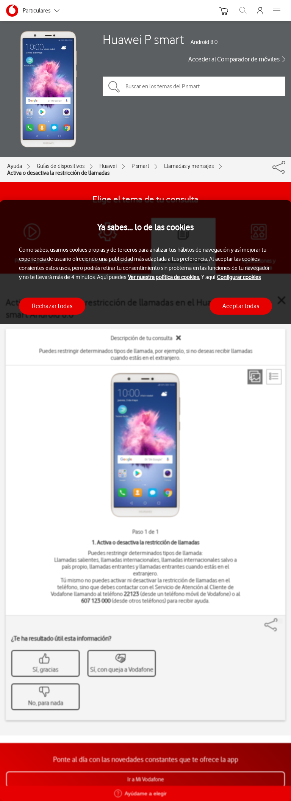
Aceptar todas (240, 306)
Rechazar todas (52, 306)
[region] (145, 500)
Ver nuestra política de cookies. (164, 277)
